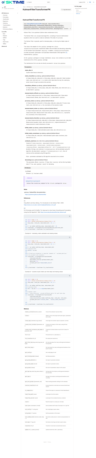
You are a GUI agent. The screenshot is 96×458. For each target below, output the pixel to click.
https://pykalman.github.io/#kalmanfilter (35, 194)
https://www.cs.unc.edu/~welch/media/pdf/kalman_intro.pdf (40, 205)
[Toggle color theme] (93, 2)
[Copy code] (70, 216)
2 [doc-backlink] (24, 208)
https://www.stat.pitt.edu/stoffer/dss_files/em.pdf (53, 212)
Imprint (45, 442)
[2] (66, 52)
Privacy (49, 442)
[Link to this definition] (70, 28)
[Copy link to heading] (21, 20)
